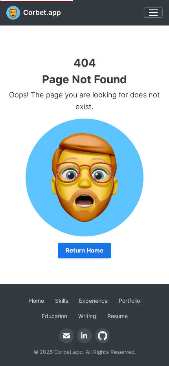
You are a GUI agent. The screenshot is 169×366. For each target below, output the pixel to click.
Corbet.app (42, 12)
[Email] (66, 335)
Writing (87, 316)
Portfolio (129, 300)
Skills (61, 300)
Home (36, 300)
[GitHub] (102, 335)
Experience (93, 300)
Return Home (84, 250)
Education (54, 316)
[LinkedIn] (84, 335)
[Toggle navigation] (153, 12)
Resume (117, 316)
